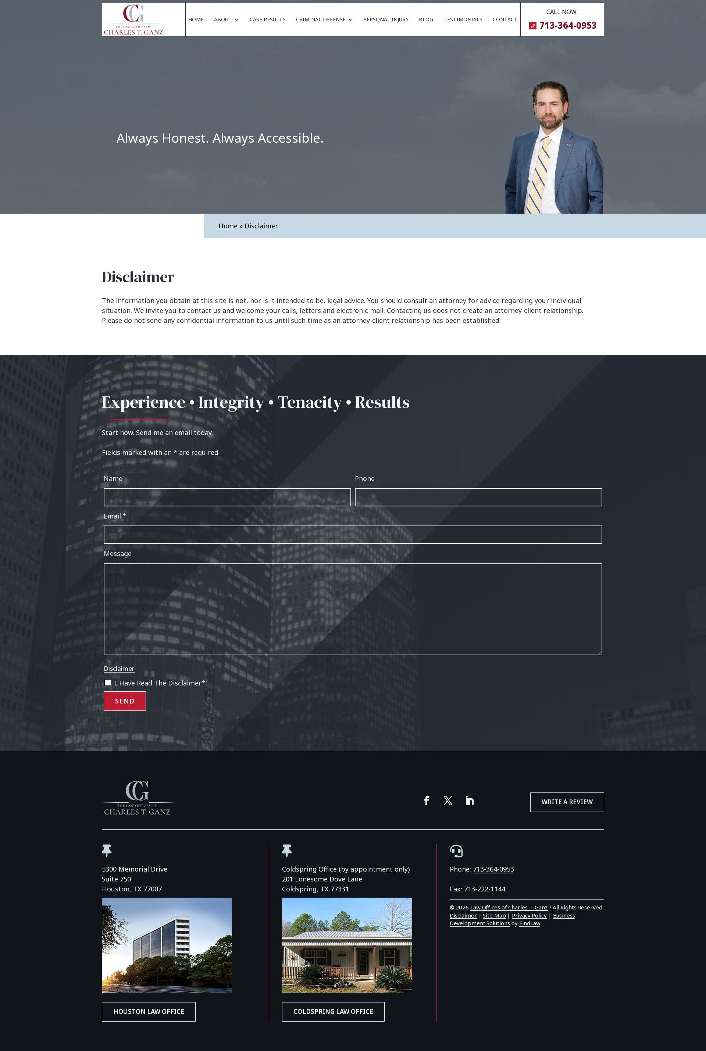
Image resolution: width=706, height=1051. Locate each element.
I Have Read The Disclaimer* (160, 682)
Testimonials (462, 20)
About (223, 20)
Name (113, 478)
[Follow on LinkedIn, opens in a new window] (469, 801)
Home (196, 20)
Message (118, 553)
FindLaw (529, 923)
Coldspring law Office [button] (333, 1011)
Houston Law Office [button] (148, 1011)
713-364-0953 (568, 25)
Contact (505, 20)
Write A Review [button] (567, 802)
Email (115, 516)
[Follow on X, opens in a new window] (448, 801)
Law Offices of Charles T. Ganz (509, 907)
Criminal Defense (321, 20)
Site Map (494, 915)
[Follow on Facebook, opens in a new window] (427, 801)
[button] (698, 997)
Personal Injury (386, 20)
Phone (365, 478)
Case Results (268, 20)
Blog (426, 20)
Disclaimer (119, 668)
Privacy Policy (529, 915)
